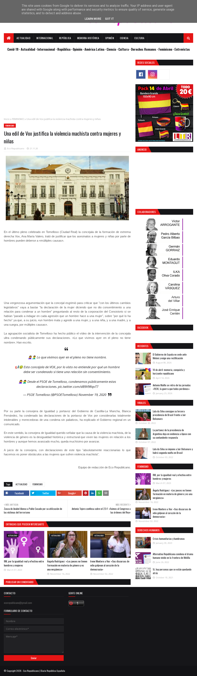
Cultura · (124, 49)
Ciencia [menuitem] (124, 38)
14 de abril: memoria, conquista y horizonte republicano (168, 372)
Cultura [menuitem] (139, 38)
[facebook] (140, 74)
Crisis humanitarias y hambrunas (169, 539)
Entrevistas (182, 49)
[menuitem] (9, 38)
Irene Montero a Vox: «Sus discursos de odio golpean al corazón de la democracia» (109, 565)
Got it (109, 18)
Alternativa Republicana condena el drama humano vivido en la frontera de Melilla (173, 556)
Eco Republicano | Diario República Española (44, 670)
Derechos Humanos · (145, 49)
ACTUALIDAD (21, 484)
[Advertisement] (67, 86)
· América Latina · (95, 49)
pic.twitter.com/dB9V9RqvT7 (78, 386)
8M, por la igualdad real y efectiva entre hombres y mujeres (172, 477)
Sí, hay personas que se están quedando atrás (172, 571)
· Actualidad (27, 49)
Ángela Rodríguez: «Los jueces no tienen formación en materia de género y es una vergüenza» (67, 565)
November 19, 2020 (92, 394)
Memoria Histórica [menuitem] (88, 38)
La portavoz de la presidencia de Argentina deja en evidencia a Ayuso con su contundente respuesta (172, 433)
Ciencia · (112, 49)
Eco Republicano (15, 148)
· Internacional (46, 49)
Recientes (142, 346)
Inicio (7, 119)
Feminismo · (166, 49)
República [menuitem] (65, 38)
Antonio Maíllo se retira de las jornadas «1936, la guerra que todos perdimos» (172, 387)
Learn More (93, 18)
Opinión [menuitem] (109, 38)
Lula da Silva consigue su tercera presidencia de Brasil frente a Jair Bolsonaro (169, 415)
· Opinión (77, 49)
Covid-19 (13, 49)
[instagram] (152, 74)
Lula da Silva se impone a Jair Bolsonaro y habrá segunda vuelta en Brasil (173, 451)
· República (63, 49)
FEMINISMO (18, 119)
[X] (164, 74)
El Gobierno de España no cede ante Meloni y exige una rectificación (170, 356)
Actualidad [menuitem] (23, 38)
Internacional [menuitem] (44, 38)
